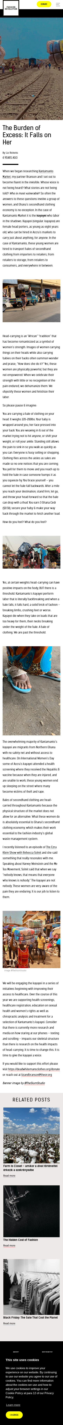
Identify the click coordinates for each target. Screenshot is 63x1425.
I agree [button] (14, 1415)
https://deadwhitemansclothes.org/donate (34, 1069)
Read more (9, 1175)
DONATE (44, 4)
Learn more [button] (13, 1404)
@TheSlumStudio (34, 1083)
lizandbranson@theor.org (36, 1074)
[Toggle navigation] (57, 4)
